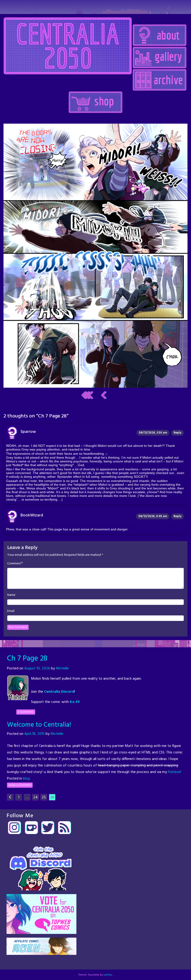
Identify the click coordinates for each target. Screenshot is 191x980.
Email (10, 611)
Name (11, 595)
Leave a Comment (19, 785)
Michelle (62, 668)
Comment (14, 563)
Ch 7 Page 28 (27, 659)
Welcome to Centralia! (39, 725)
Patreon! (174, 772)
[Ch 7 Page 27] (104, 395)
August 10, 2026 (37, 668)
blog (26, 779)
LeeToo (108, 975)
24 (35, 797)
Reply (177, 432)
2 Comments (26, 712)
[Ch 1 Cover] (87, 395)
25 (44, 797)
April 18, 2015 (34, 734)
